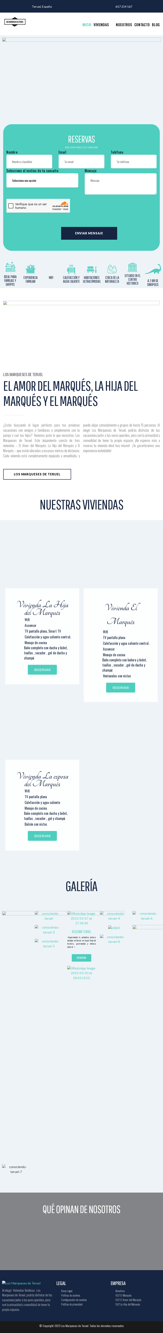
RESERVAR (42, 670)
